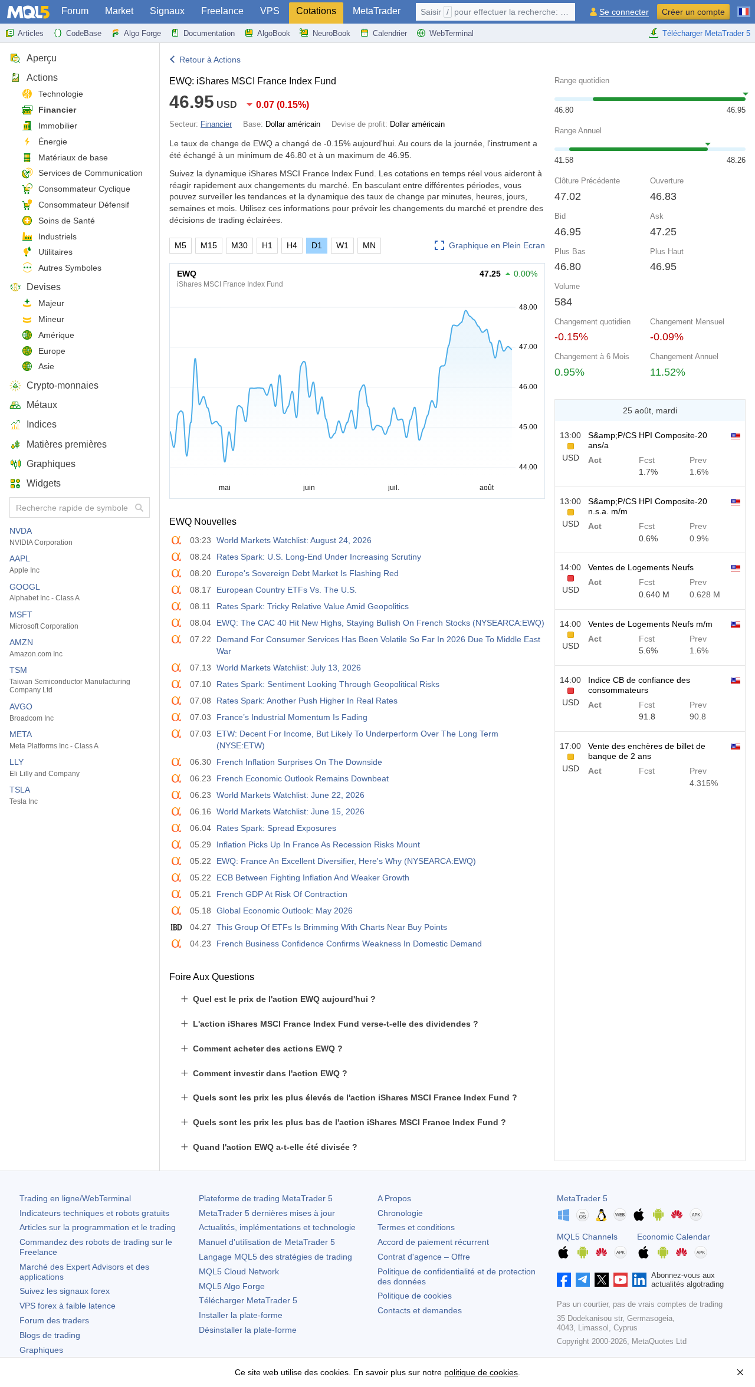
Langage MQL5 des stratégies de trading (275, 1256)
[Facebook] (564, 1280)
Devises (44, 287)
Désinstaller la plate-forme (248, 1330)
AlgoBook (273, 33)
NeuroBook (331, 33)
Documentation (209, 33)
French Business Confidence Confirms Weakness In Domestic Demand (349, 943)
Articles (31, 33)
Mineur (51, 319)
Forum (74, 11)
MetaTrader (377, 11)
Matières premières (67, 444)
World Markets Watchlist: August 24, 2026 (294, 540)
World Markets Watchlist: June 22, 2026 (290, 795)
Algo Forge (142, 33)
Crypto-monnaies (63, 385)
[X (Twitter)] (602, 1280)
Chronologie (400, 1213)
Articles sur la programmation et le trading (97, 1227)
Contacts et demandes (420, 1310)
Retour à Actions (210, 59)
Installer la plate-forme (241, 1315)
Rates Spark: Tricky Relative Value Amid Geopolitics (312, 606)
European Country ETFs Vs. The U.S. (286, 589)
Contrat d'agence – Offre (424, 1256)
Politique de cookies (415, 1295)
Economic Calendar (673, 1236)
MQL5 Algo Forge (232, 1286)
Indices (42, 424)
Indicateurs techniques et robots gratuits (94, 1213)
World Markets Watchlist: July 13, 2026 (288, 667)
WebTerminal (451, 33)
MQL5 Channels (587, 1236)
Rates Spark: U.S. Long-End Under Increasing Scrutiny (318, 556)
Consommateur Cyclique (84, 188)
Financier (57, 109)
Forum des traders (54, 1320)
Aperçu (42, 58)
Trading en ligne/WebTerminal (75, 1198)
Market (119, 11)
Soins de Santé (66, 220)
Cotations (316, 11)
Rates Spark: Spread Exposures (276, 828)
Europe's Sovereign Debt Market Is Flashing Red (307, 573)
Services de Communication (90, 173)
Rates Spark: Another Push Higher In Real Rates (307, 700)
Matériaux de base (73, 157)
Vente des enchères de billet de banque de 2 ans (646, 751)
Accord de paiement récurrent (433, 1242)
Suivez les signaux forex (64, 1291)
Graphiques (51, 464)
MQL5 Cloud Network (239, 1271)
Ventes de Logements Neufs (641, 567)
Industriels (57, 236)
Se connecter (624, 12)
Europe (51, 351)
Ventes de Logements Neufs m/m (650, 624)
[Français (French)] (743, 7)
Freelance (222, 11)
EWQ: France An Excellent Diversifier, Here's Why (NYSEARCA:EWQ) (346, 861)
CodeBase (83, 33)
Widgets (44, 483)
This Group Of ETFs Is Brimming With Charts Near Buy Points (331, 927)
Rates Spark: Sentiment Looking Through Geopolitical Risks (327, 684)
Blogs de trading (49, 1335)
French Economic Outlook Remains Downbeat (302, 778)
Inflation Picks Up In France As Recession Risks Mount (318, 844)
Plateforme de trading (266, 1198)
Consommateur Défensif (83, 204)
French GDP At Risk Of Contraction (281, 894)
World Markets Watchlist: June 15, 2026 (290, 811)
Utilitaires (55, 252)
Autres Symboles (69, 267)
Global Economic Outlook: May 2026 (284, 910)
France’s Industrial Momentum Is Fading (291, 717)
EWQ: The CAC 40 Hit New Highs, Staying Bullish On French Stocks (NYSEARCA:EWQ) (380, 622)
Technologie (60, 93)
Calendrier (390, 33)
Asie (46, 366)
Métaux (42, 405)
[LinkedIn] (639, 1280)
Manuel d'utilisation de (267, 1242)
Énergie (52, 141)
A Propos (394, 1198)
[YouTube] (620, 1280)
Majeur (51, 303)
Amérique (56, 335)
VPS (270, 11)
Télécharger (248, 1300)
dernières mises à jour (267, 1213)
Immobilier (57, 125)
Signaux (167, 11)
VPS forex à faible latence (67, 1305)
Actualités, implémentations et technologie (277, 1227)
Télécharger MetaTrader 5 (706, 33)
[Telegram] (583, 1280)
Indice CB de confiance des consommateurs (639, 685)
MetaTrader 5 (582, 1198)
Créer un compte (693, 12)
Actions (42, 78)
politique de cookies (481, 1372)
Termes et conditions (416, 1227)
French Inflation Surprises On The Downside (299, 762)
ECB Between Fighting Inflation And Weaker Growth (312, 877)
